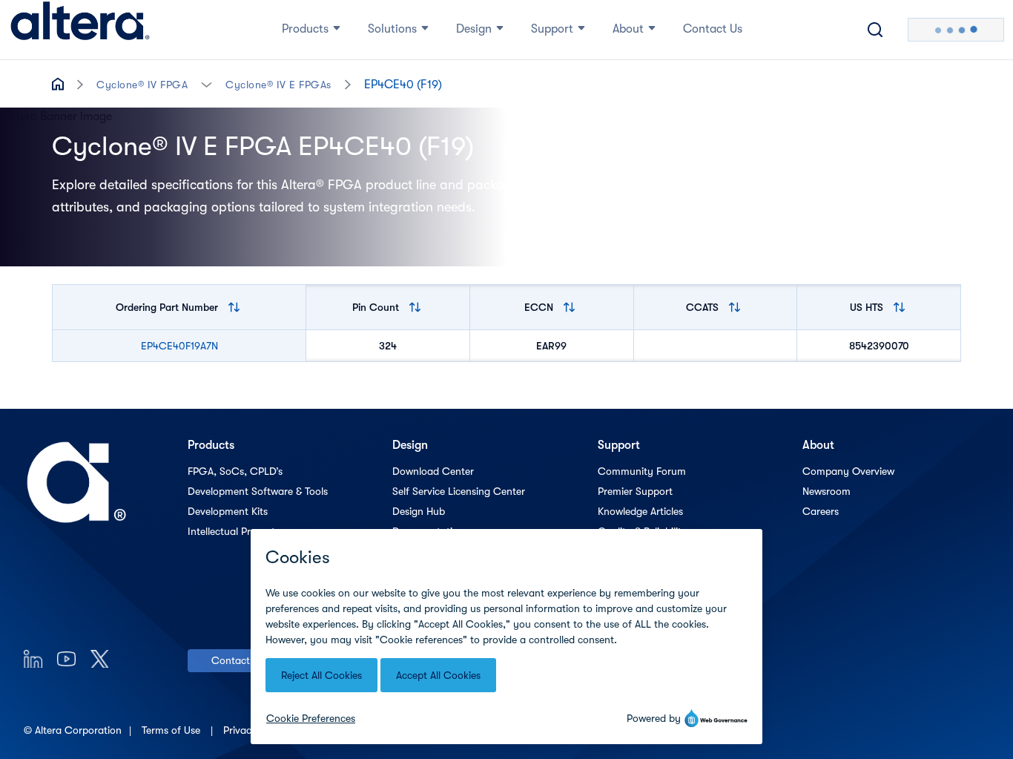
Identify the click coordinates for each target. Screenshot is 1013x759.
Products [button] (305, 29)
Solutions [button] (392, 29)
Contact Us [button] (712, 29)
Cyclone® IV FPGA (142, 85)
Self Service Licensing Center (458, 491)
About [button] (628, 29)
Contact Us (237, 660)
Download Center (433, 471)
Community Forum (642, 471)
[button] (206, 83)
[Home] (80, 29)
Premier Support (635, 491)
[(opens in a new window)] (33, 658)
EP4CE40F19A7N (179, 346)
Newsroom (826, 491)
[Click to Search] (875, 29)
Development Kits (228, 511)
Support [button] (552, 29)
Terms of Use (172, 730)
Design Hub (418, 511)
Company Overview (848, 471)
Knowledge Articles (640, 511)
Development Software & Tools (258, 491)
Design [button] (474, 29)
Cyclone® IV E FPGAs (278, 85)
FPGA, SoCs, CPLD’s (235, 471)
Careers (820, 511)
